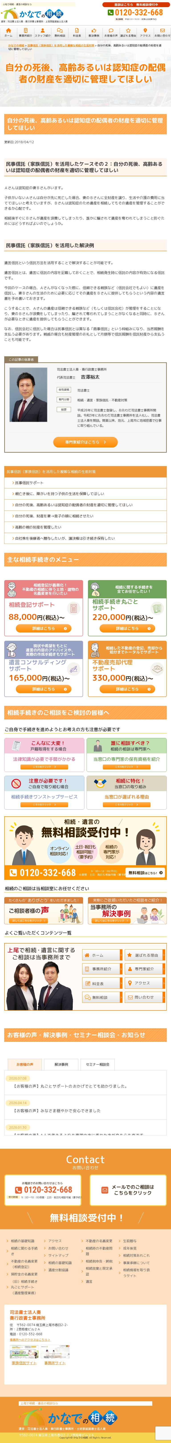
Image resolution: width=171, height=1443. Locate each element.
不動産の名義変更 (99, 1241)
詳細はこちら (43, 628)
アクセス (55, 1241)
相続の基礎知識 (22, 1241)
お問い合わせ (58, 1248)
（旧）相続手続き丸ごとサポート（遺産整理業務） (24, 1287)
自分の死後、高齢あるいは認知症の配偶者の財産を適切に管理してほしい (74, 504)
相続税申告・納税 (99, 1261)
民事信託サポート (29, 482)
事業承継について (136, 1263)
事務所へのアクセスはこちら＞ (30, 1340)
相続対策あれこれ (136, 1255)
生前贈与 (129, 1241)
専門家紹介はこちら (82, 442)
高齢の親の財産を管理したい (38, 527)
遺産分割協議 (58, 1270)
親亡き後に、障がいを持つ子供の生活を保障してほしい (59, 493)
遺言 (89, 1281)
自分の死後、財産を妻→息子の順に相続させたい (54, 516)
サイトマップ (58, 1255)
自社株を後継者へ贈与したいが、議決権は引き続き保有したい (65, 538)
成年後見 (129, 1248)
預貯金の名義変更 (24, 1274)
